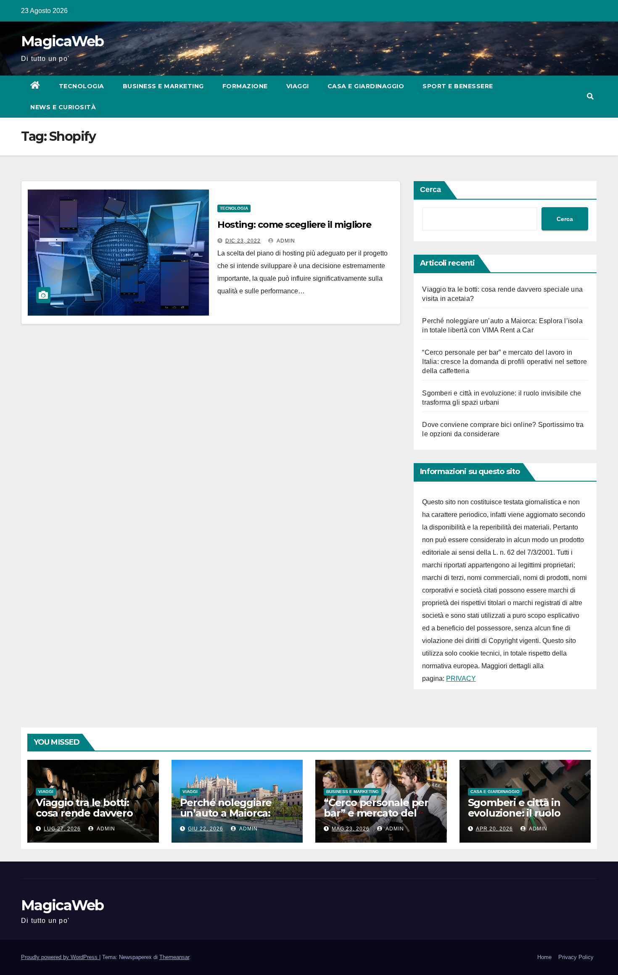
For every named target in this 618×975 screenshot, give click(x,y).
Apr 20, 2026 (494, 829)
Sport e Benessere (458, 86)
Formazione (245, 86)
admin (285, 241)
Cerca (430, 189)
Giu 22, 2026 (205, 829)
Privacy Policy (576, 957)
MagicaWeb (62, 41)
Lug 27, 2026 (62, 829)
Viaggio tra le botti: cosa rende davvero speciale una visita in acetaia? (86, 818)
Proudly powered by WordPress (60, 957)
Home (544, 957)
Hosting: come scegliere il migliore (294, 224)
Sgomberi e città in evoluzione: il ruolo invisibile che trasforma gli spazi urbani (525, 818)
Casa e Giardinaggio (365, 86)
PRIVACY (461, 678)
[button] (590, 96)
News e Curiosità (63, 107)
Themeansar (174, 957)
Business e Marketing (163, 86)
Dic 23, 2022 (243, 241)
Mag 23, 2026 (351, 829)
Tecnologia (81, 86)
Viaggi (297, 86)
